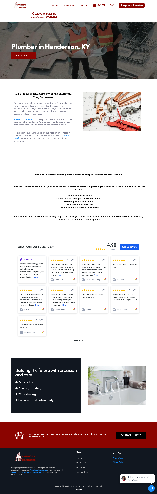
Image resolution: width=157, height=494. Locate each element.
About (56, 5)
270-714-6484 (105, 5)
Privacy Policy (118, 462)
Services (69, 5)
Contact (84, 5)
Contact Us (82, 472)
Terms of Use (118, 458)
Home (79, 457)
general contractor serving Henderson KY (27, 472)
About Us (81, 462)
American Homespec (23, 119)
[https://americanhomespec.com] (20, 5)
